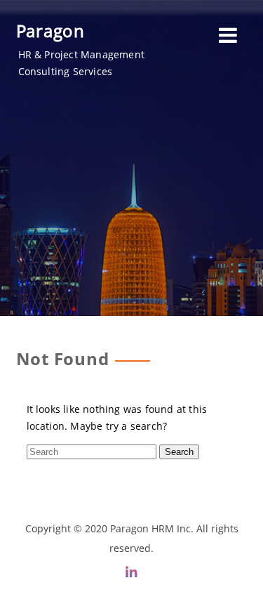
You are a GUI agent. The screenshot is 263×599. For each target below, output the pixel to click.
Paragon (51, 30)
